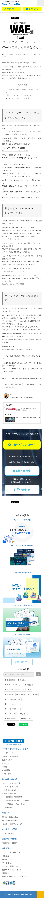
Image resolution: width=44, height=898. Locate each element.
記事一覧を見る (22, 662)
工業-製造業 (11, 680)
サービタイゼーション (14, 704)
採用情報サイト (8, 873)
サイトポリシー (8, 862)
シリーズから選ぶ (9, 793)
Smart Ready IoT (12, 718)
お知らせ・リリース (10, 756)
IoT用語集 (6, 770)
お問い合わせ (33, 9)
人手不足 (25, 714)
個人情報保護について (11, 866)
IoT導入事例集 (22, 470)
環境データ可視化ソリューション (19, 800)
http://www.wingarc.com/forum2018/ (15, 151)
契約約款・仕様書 (9, 843)
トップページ (7, 753)
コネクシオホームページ (12, 852)
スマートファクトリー (14, 685)
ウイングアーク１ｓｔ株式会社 (13, 126)
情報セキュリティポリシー (13, 869)
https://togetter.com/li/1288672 (13, 284)
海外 (36, 694)
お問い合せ (6, 773)
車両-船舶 (10, 694)
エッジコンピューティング (16, 690)
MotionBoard (36, 186)
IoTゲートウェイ (24, 694)
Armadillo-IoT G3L (10, 820)
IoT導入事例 (7, 759)
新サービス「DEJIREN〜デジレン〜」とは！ (23, 95)
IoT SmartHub (10, 790)
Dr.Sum (33, 192)
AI (30, 690)
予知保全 (23, 680)
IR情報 (5, 859)
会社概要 (5, 856)
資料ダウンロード (13, 9)
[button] (40, 3)
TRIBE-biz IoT (8, 833)
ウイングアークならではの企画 (18, 98)
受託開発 (9, 807)
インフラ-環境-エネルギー (15, 709)
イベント (5, 763)
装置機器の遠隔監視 (14, 797)
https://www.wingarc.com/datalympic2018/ (17, 349)
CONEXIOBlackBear (14, 699)
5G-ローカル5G (12, 714)
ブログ (5, 766)
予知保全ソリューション (16, 803)
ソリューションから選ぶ (12, 783)
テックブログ (27, 718)
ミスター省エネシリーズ (12, 823)
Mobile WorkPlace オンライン (14, 876)
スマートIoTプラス (12, 786)
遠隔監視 (30, 685)
